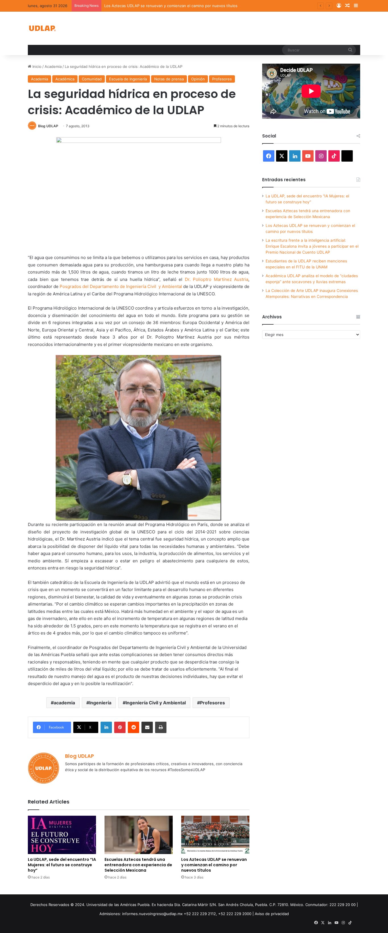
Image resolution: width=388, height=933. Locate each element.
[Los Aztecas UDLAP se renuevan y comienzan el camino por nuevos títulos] (215, 835)
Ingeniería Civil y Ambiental (156, 703)
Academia (53, 66)
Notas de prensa (169, 79)
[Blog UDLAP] (42, 28)
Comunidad (92, 79)
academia (64, 703)
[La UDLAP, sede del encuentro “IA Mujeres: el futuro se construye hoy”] (62, 835)
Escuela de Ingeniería (128, 79)
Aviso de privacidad (272, 913)
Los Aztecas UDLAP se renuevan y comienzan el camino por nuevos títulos (170, 5)
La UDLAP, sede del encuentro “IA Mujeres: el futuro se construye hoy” (62, 865)
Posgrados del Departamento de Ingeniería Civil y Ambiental (121, 286)
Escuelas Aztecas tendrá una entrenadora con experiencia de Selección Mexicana (138, 865)
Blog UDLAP (48, 126)
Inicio (36, 66)
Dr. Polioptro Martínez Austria (217, 279)
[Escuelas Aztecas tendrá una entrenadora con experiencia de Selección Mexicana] (139, 835)
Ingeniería (100, 703)
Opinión (198, 79)
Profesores (222, 79)
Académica (64, 79)
